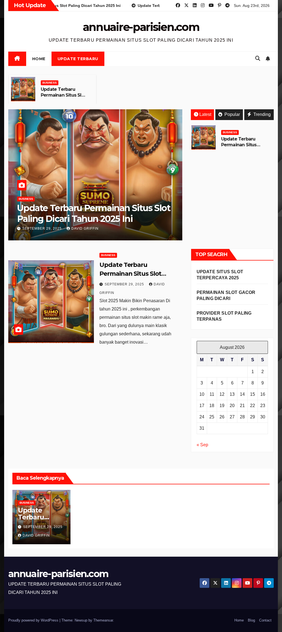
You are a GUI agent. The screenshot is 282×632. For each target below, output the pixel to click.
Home (38, 58)
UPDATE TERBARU (78, 58)
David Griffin (85, 228)
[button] (257, 58)
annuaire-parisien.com (141, 27)
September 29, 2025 (42, 228)
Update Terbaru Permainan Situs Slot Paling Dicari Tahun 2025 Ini (63, 98)
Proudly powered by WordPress (33, 620)
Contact (265, 620)
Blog (251, 620)
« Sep (202, 444)
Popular (231, 114)
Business (49, 82)
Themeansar (103, 620)
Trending (261, 114)
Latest (205, 114)
